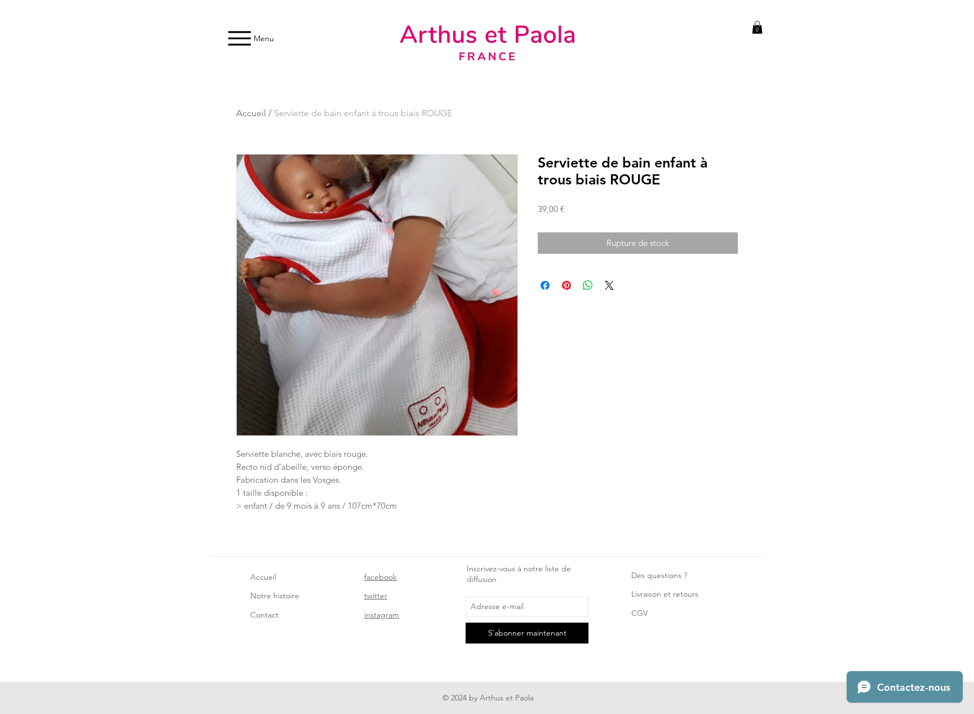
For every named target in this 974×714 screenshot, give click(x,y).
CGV (639, 613)
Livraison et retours (664, 594)
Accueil (251, 113)
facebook (380, 577)
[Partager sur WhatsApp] (588, 285)
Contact (264, 615)
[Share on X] (609, 285)
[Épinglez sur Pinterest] (566, 285)
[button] (757, 27)
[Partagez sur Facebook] (545, 285)
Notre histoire (274, 595)
